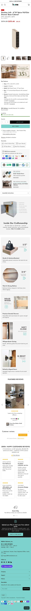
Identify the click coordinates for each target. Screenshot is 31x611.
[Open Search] (4, 4)
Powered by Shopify (20, 597)
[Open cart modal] (28, 4)
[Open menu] (1, 4)
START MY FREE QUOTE (15, 534)
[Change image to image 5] (24, 58)
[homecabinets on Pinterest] (4, 562)
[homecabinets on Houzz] (11, 562)
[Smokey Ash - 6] (15, 39)
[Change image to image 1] (3, 58)
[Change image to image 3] (13, 58)
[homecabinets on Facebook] (2, 562)
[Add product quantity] (7, 122)
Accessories (11, 100)
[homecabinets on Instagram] (6, 562)
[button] (3, 405)
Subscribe (26, 588)
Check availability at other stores (9, 134)
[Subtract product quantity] (2, 122)
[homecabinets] (15, 4)
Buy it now (15, 126)
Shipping (3, 137)
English (3, 595)
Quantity (3, 119)
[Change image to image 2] (8, 58)
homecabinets (12, 597)
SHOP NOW (16, 177)
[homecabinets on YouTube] (9, 562)
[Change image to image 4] (18, 58)
